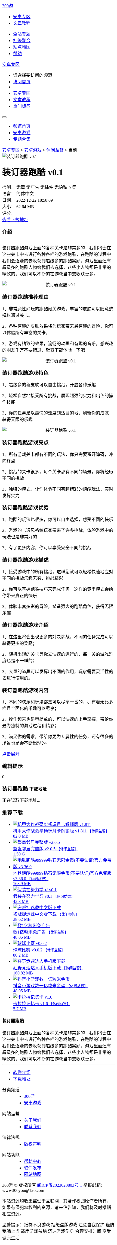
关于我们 (32, 1120)
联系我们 (32, 1126)
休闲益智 (55, 150)
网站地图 (32, 1174)
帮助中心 (32, 1161)
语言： (8, 193)
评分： (8, 213)
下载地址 (21, 1079)
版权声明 (32, 1144)
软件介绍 (21, 1072)
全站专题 (21, 34)
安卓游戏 (21, 132)
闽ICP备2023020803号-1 (59, 1185)
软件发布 (32, 1168)
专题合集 (21, 139)
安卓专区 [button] (11, 64)
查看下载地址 (15, 219)
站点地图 (21, 47)
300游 (7, 6)
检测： (8, 187)
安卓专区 (21, 16)
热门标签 (21, 106)
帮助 (17, 53)
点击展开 (11, 754)
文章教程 (21, 23)
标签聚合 (21, 40)
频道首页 (21, 126)
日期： (8, 200)
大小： (8, 206)
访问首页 (21, 81)
